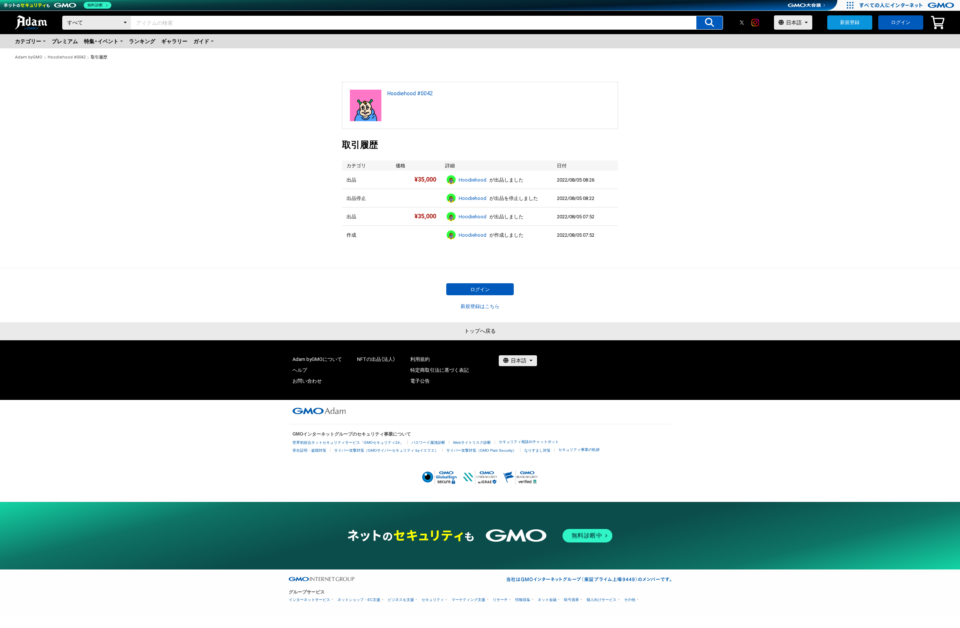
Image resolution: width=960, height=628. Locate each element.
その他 (629, 600)
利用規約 (420, 359)
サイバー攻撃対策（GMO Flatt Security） (481, 450)
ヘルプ (299, 370)
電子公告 (420, 381)
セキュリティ (433, 600)
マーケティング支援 (468, 600)
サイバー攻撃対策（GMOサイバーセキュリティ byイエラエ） (386, 450)
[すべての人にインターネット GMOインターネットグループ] (907, 5)
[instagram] (755, 22)
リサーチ (500, 600)
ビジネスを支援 (401, 600)
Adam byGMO (28, 57)
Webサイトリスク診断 (472, 442)
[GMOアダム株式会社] (319, 410)
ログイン (900, 22)
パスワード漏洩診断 (428, 442)
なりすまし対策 (537, 450)
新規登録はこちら (480, 306)
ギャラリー (174, 41)
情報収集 (522, 600)
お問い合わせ (307, 381)
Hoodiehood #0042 (67, 57)
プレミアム (65, 41)
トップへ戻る (480, 331)
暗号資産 (571, 600)
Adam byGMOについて (317, 359)
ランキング (142, 41)
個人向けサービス (601, 600)
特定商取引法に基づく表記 (439, 370)
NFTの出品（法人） (376, 359)
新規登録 (850, 22)
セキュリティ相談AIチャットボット (529, 442)
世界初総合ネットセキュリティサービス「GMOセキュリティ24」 (348, 442)
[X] (742, 22)
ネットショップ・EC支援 (359, 600)
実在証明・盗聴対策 (309, 450)
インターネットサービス (309, 600)
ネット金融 (547, 600)
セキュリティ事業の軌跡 (579, 450)
